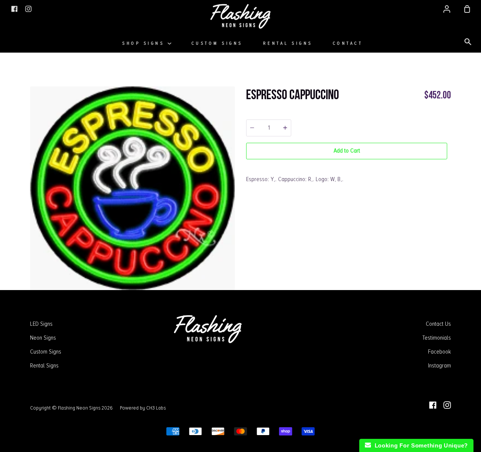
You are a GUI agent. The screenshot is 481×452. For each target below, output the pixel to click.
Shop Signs (145, 43)
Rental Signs (288, 43)
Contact (348, 43)
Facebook (439, 351)
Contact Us (438, 324)
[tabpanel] (132, 188)
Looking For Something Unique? (419, 445)
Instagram (439, 365)
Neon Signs (43, 338)
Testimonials (436, 338)
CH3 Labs (156, 407)
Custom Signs (217, 43)
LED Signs (41, 324)
